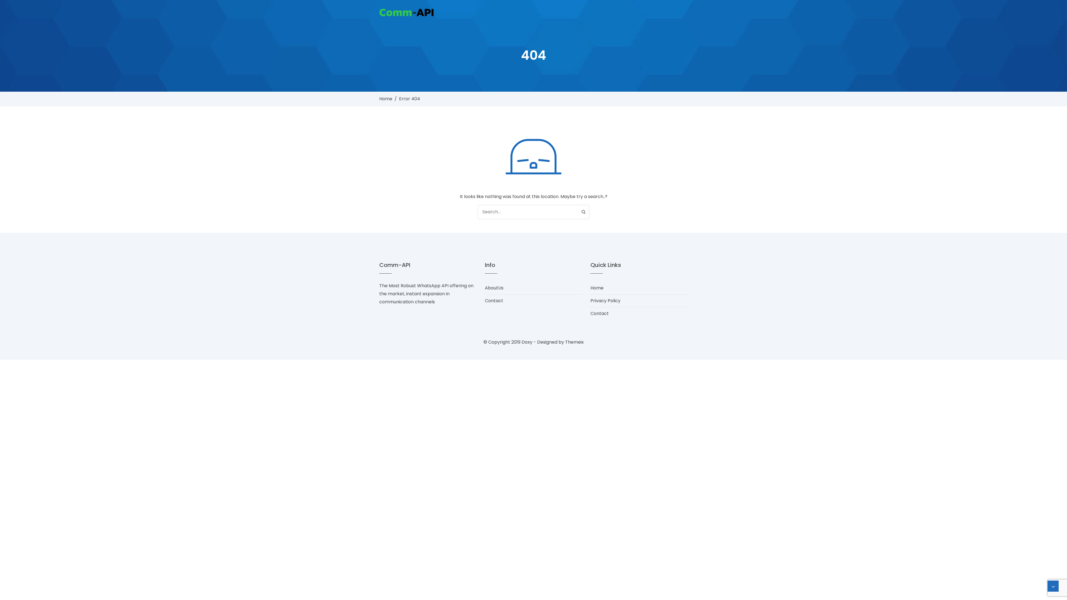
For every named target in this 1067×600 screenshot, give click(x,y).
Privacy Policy (605, 301)
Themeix (574, 342)
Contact (494, 301)
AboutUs (494, 288)
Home (385, 99)
